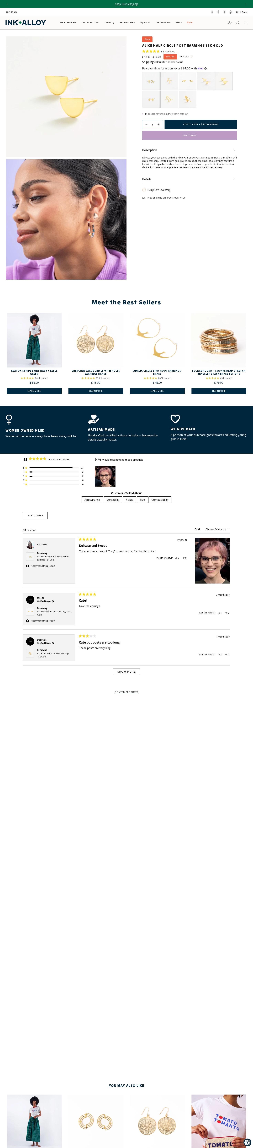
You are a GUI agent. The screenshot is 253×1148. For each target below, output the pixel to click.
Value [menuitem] (129, 500)
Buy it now (189, 135)
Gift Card (241, 11)
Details (146, 179)
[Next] (245, 4)
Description (149, 150)
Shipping (148, 62)
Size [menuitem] (142, 500)
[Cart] (245, 22)
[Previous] (7, 4)
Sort (198, 529)
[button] (109, 22)
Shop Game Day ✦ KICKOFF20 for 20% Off (127, 4)
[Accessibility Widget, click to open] (247, 1142)
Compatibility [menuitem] (159, 500)
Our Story (11, 11)
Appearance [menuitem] (92, 500)
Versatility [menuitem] (113, 500)
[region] (105, 476)
